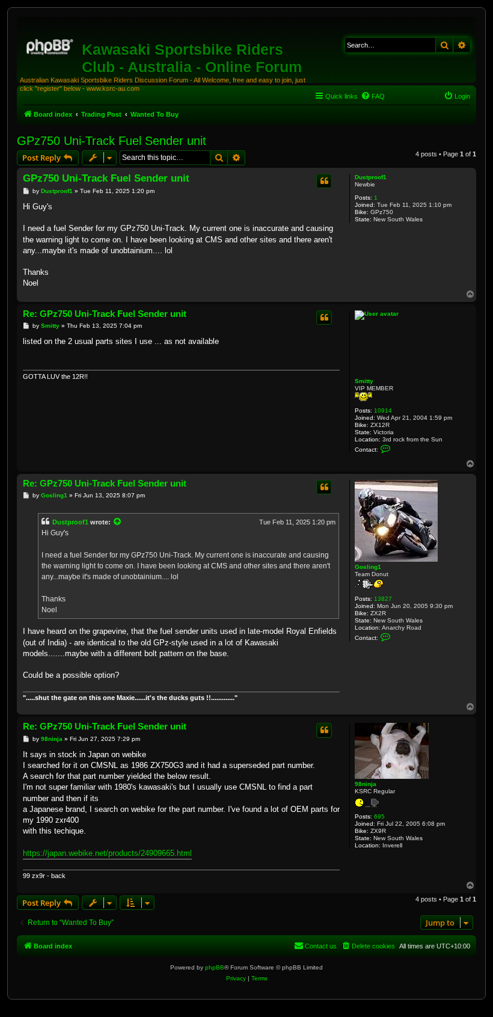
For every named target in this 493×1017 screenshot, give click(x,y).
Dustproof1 (371, 177)
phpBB (214, 967)
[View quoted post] (117, 522)
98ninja (365, 784)
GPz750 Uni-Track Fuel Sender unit (111, 140)
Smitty (364, 381)
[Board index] (51, 45)
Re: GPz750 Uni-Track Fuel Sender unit (104, 314)
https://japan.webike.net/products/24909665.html (107, 853)
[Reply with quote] (324, 181)
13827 (383, 598)
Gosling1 (368, 567)
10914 (383, 410)
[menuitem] (373, 96)
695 (379, 816)
